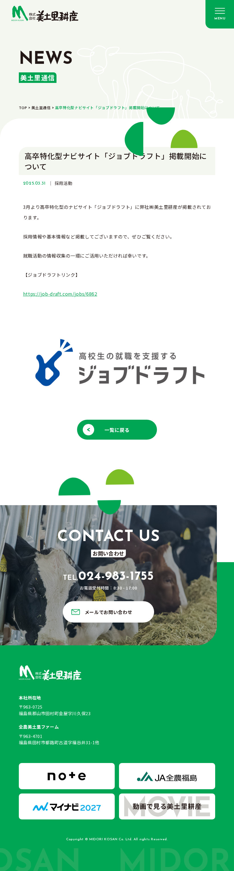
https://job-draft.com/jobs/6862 (60, 293)
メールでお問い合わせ (108, 612)
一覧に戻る (117, 429)
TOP (23, 107)
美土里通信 (41, 107)
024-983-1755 (108, 576)
